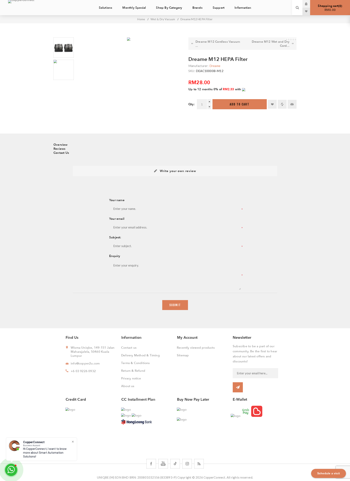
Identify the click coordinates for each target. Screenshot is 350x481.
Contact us (129, 348)
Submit (175, 305)
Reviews (59, 149)
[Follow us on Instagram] (187, 463)
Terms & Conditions (135, 363)
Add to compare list (282, 104)
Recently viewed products (196, 348)
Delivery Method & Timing (140, 355)
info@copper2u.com (85, 363)
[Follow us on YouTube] (163, 463)
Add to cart (239, 104)
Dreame (214, 66)
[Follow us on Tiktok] (175, 463)
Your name (117, 200)
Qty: (191, 104)
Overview (60, 145)
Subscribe (238, 387)
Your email (116, 219)
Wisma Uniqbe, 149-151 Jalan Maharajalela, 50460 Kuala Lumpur (92, 352)
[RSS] (199, 463)
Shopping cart (329, 8)
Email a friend (292, 104)
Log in (309, 3)
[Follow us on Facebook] (151, 463)
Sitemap (183, 355)
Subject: (115, 237)
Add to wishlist (272, 104)
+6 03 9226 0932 (83, 371)
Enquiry (114, 256)
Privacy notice (131, 378)
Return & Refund (133, 371)
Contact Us (61, 153)
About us (127, 386)
